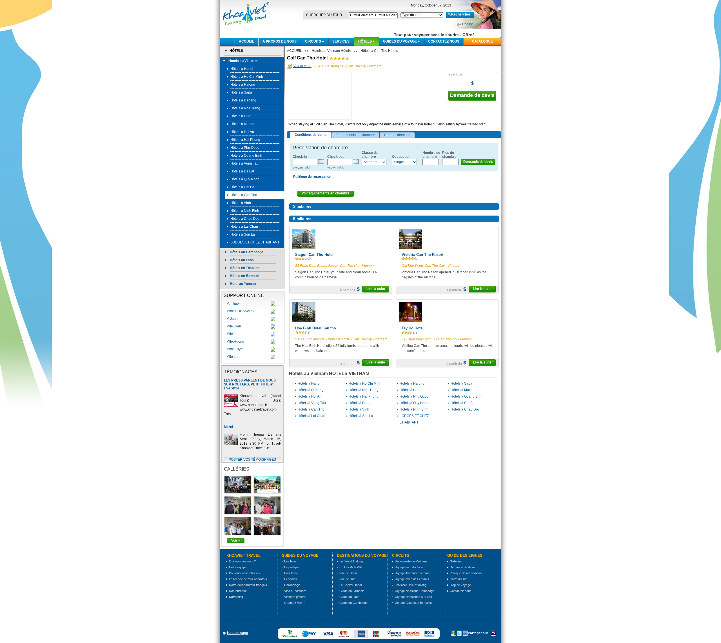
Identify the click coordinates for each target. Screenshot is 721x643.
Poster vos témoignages (252, 460)
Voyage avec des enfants (412, 579)
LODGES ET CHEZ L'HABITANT (254, 242)
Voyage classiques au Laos (413, 596)
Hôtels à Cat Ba (242, 187)
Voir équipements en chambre (326, 193)
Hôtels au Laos (242, 260)
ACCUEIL (246, 41)
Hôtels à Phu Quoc (244, 148)
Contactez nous (443, 41)
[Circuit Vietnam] (245, 27)
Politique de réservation (466, 573)
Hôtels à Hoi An (242, 132)
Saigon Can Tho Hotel (314, 254)
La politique (291, 567)
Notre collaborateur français (248, 585)
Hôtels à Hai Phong (245, 140)
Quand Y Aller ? (294, 602)
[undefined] (319, 113)
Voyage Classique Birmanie (413, 602)
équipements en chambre (355, 135)
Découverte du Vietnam (411, 561)
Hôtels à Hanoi (241, 69)
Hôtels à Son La (242, 234)
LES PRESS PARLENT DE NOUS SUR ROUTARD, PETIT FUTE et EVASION (250, 384)
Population (291, 573)
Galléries (456, 561)
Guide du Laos (349, 596)
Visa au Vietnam (295, 591)
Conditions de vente (310, 135)
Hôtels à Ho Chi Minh (246, 77)
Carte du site (458, 579)
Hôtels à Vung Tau (244, 163)
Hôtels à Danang (243, 100)
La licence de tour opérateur (248, 579)
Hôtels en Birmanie (245, 276)
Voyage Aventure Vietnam (412, 573)
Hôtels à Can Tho (243, 195)
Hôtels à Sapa (241, 92)
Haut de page (237, 633)
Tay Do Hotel (413, 328)
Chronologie (292, 585)
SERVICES (341, 41)
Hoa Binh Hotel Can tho (315, 328)
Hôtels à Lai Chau (244, 227)
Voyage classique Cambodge (414, 591)
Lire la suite (375, 289)
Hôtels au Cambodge (246, 252)
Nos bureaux (238, 591)
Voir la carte (302, 66)
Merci (228, 427)
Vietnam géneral (295, 596)
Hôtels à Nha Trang (245, 108)
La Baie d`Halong (351, 561)
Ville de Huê (347, 579)
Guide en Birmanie (351, 591)
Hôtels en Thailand (244, 268)
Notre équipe (237, 567)
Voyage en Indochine (409, 567)
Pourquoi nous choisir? (244, 573)
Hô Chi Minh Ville (350, 567)
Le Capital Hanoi (350, 585)
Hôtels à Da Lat (242, 171)
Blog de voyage (460, 585)
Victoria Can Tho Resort (422, 254)
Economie (291, 579)
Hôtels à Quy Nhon (244, 179)
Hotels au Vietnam (243, 61)
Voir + (235, 540)
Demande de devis (472, 95)
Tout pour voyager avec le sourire (420, 34)
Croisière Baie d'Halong (410, 585)
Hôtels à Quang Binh (246, 156)
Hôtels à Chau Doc (244, 219)
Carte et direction (397, 135)
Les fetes (290, 561)
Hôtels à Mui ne (242, 124)
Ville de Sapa (348, 573)
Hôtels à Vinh (240, 203)
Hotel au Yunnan (243, 284)
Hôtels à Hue (240, 116)
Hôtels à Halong (242, 85)
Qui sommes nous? (242, 561)
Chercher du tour (324, 15)
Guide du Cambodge (353, 602)
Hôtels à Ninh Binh (244, 211)
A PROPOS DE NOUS (279, 41)
